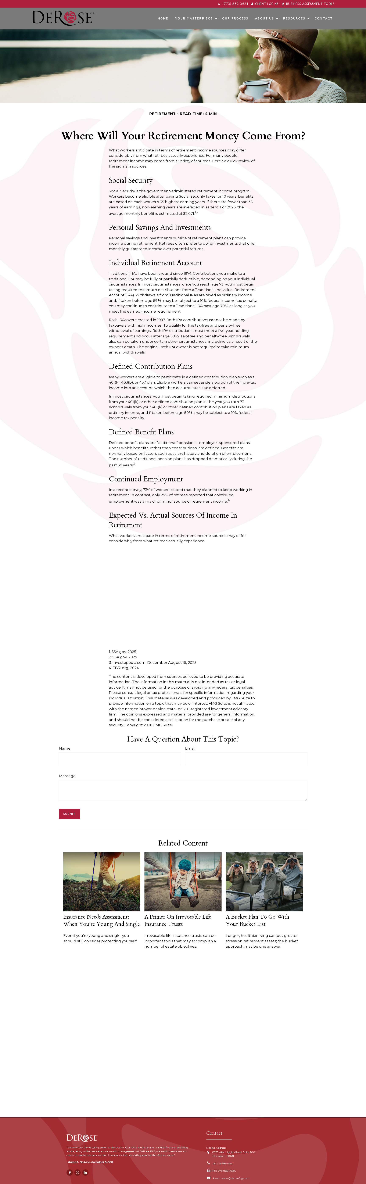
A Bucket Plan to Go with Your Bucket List (257, 920)
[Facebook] (70, 1172)
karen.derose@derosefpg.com (230, 1178)
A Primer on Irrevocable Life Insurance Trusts (177, 920)
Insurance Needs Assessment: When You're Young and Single (101, 920)
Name (65, 748)
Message (67, 776)
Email (190, 748)
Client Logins (267, 4)
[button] (163, 18)
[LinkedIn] (85, 1172)
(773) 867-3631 (235, 3)
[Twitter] (77, 1172)
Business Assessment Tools (310, 4)
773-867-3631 (225, 1163)
